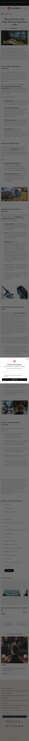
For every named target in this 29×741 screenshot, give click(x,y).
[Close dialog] (27, 359)
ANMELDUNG (14, 379)
